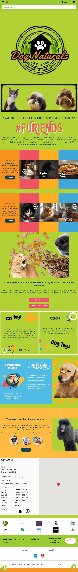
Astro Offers (52, 550)
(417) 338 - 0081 (25, 476)
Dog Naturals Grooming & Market (13, 540)
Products (24, 550)
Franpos (65, 564)
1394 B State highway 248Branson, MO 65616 (54, 540)
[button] (4, 567)
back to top (72, 540)
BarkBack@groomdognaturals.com (14, 483)
